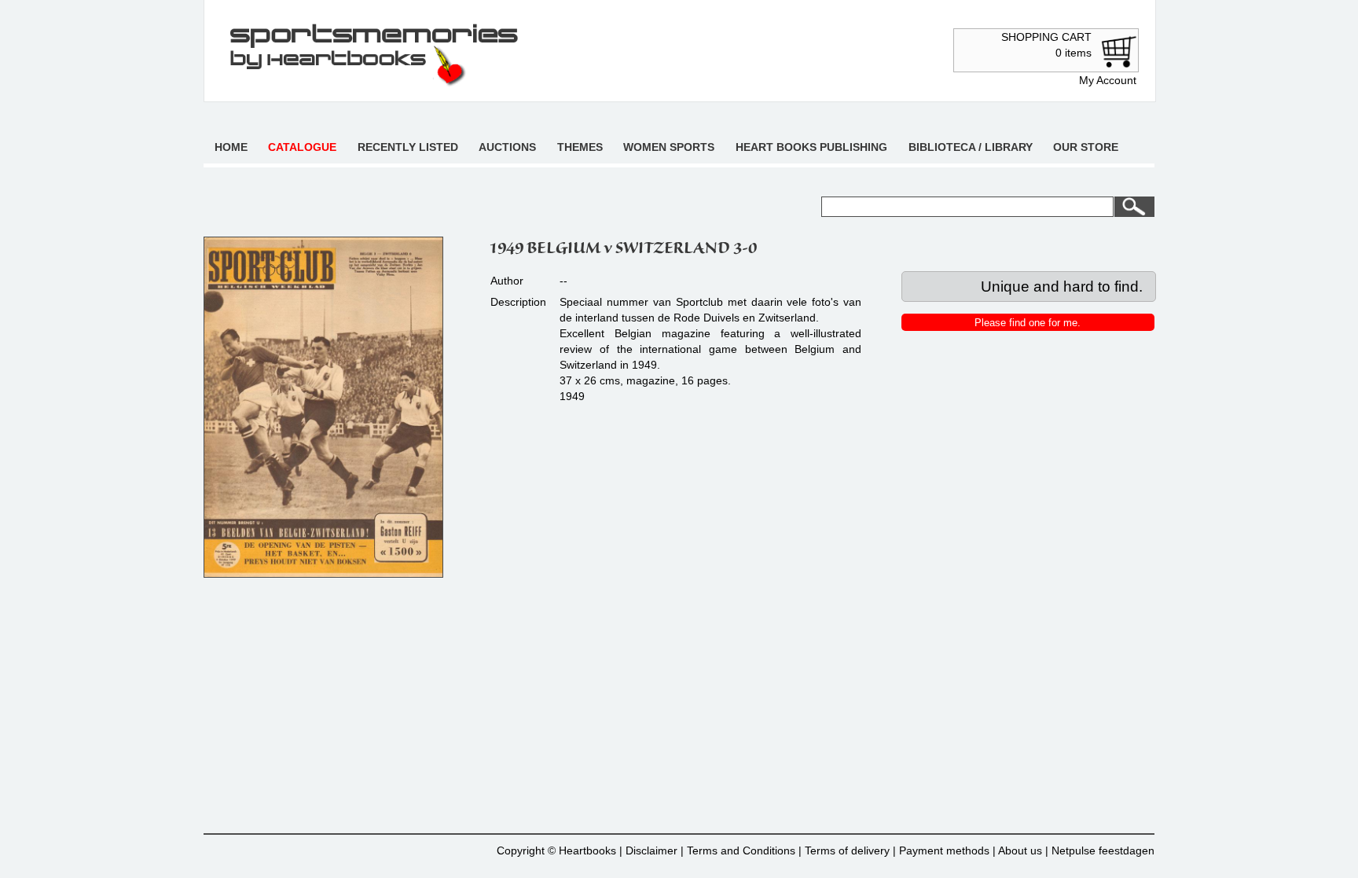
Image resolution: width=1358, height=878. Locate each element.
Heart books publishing (811, 147)
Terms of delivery (847, 850)
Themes (580, 147)
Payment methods (944, 850)
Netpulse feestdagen (1103, 850)
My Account (1107, 80)
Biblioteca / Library (970, 147)
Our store (1085, 147)
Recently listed (408, 147)
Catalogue (302, 147)
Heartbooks (587, 850)
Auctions (507, 147)
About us (1020, 850)
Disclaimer (651, 850)
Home (231, 147)
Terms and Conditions (741, 850)
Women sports (668, 147)
